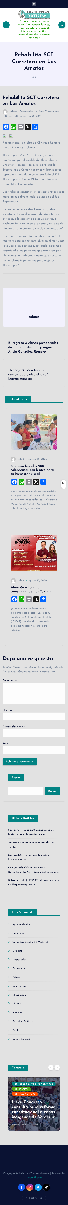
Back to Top (35, 1198)
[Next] (57, 1067)
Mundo (16, 1003)
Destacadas (26, 111)
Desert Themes (34, 1177)
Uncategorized (21, 1039)
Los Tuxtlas (19, 986)
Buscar (16, 777)
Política (16, 1030)
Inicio (34, 77)
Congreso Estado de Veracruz (30, 942)
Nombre (8, 710)
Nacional (17, 1012)
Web (5, 743)
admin (13, 111)
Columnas (18, 933)
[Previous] (51, 1067)
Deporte (17, 951)
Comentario (10, 680)
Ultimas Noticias (12, 116)
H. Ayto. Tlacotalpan (47, 111)
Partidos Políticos (23, 1021)
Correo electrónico (14, 726)
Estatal (16, 977)
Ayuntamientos (21, 924)
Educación (18, 968)
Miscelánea (19, 995)
